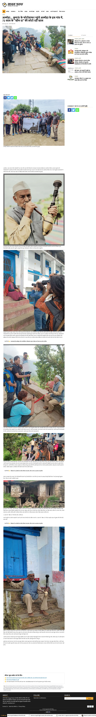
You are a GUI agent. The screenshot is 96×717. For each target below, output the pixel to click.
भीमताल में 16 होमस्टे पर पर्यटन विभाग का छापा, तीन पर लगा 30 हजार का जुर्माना (83, 43)
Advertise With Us (13, 706)
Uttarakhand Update (35, 687)
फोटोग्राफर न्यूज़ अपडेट (7, 690)
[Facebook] (5, 97)
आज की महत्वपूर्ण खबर (52, 689)
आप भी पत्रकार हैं (53, 11)
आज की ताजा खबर (32, 689)
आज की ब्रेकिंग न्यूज (45, 689)
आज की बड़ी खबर (38, 689)
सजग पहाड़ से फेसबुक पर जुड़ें (12, 680)
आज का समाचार (16, 689)
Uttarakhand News (27, 687)
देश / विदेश (20, 11)
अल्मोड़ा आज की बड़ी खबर (52, 687)
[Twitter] (11, 97)
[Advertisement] (57, 5)
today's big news (59, 686)
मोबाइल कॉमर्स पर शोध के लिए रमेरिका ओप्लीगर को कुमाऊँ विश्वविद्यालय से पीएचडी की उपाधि (83, 62)
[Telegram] (8, 97)
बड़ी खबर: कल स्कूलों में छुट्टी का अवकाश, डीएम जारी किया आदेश (83, 71)
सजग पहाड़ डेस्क (12, 23)
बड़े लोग (37, 11)
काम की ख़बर (31, 11)
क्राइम (26, 11)
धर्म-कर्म (42, 11)
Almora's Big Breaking (39, 686)
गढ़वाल (83, 39)
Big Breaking (46, 686)
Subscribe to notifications (40, 698)
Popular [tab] (84, 35)
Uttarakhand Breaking (8, 687)
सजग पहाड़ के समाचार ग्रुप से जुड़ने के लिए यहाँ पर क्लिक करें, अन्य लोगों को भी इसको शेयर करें (26, 678)
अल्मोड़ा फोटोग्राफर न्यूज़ (9, 689)
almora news (25, 686)
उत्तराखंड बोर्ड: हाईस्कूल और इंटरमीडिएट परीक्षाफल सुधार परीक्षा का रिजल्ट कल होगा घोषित (83, 52)
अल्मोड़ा (7, 11)
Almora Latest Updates (17, 686)
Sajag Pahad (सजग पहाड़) (49, 709)
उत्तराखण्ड (13, 11)
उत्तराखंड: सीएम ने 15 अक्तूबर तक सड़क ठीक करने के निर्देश (83, 79)
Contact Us (5, 706)
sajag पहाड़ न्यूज (52, 686)
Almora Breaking (9, 686)
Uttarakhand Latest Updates (18, 687)
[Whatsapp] (15, 97)
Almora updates (31, 686)
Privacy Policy (22, 706)
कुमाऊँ (80, 39)
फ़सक (47, 11)
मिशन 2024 (62, 11)
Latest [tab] (70, 35)
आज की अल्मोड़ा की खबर (24, 689)
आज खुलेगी (59, 689)
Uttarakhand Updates (43, 687)
